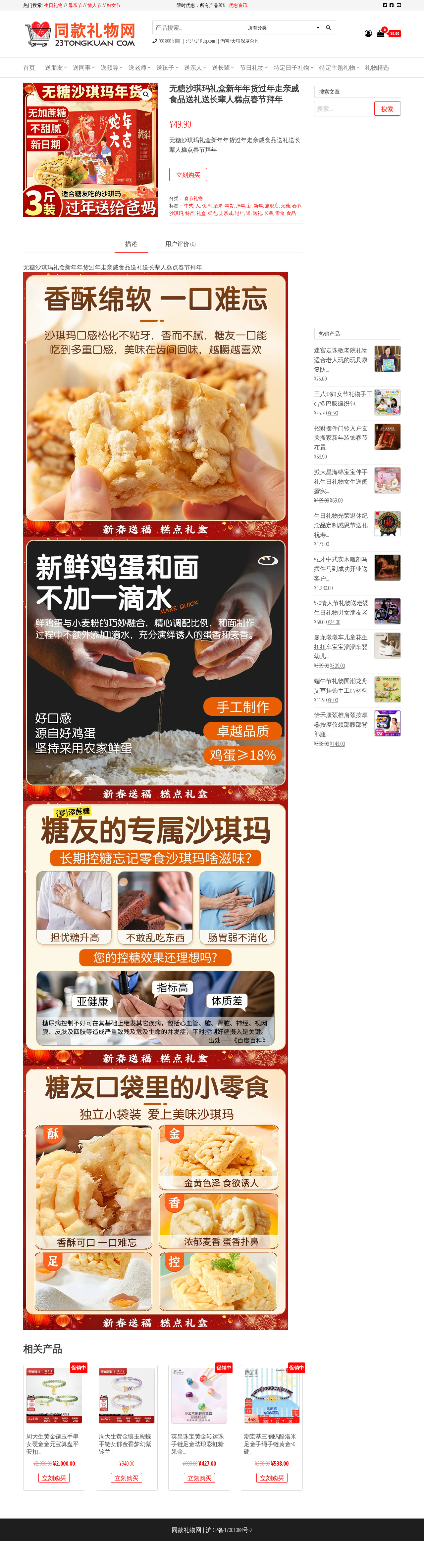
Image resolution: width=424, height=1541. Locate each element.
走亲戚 (226, 213)
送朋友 (54, 67)
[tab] (136, 244)
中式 (188, 205)
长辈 (268, 213)
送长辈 (221, 67)
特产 (189, 213)
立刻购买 (188, 175)
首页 (29, 67)
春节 (296, 205)
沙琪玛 (176, 213)
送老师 (137, 67)
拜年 (240, 205)
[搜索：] (357, 108)
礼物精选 (377, 67)
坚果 (218, 205)
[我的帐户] (368, 33)
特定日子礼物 (291, 67)
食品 (291, 213)
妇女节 (114, 5)
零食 (280, 213)
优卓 (206, 205)
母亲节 (75, 5)
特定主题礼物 (337, 67)
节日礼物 (252, 67)
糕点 (212, 213)
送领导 (110, 67)
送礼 (257, 213)
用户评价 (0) (180, 244)
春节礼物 (193, 198)
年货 (229, 205)
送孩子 (165, 67)
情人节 (94, 5)
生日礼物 (54, 5)
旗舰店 (272, 205)
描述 (131, 244)
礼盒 (201, 213)
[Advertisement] (357, 222)
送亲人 (193, 67)
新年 (258, 205)
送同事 (82, 67)
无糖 (285, 205)
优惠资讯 (238, 5)
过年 (239, 213)
